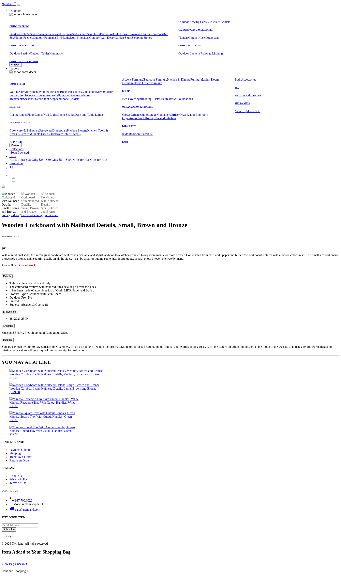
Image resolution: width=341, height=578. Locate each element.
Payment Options (20, 449)
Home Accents (51, 91)
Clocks (77, 91)
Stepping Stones (142, 37)
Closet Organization (134, 114)
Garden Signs (123, 37)
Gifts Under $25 (20, 159)
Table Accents (72, 134)
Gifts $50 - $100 (62, 159)
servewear (51, 215)
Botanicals (66, 91)
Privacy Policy (18, 479)
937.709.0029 (20, 500)
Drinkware (56, 134)
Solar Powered (19, 152)
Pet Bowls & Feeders (248, 95)
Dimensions (10, 311)
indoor (15, 215)
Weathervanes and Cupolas (55, 34)
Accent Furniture (132, 79)
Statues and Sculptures (86, 34)
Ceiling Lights (18, 114)
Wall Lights (50, 114)
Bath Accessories (245, 79)
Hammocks (56, 53)
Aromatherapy (33, 91)
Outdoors (15, 10)
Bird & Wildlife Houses (114, 34)
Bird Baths (63, 37)
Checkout (21, 564)
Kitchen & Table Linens (35, 134)
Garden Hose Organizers (203, 37)
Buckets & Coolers (218, 21)
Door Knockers (79, 37)
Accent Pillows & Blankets (64, 95)
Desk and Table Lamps (89, 114)
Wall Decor (16, 91)
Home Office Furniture (148, 83)
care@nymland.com (24, 509)
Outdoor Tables (39, 53)
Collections (16, 149)
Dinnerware (59, 130)
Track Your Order (20, 457)
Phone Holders (70, 99)
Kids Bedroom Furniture (137, 134)
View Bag (8, 564)
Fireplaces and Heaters (33, 95)
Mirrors (100, 91)
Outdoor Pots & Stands (23, 34)
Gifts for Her (81, 159)
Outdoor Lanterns (189, 53)
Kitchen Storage (77, 130)
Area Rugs (241, 111)
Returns (7, 339)
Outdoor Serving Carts (192, 21)
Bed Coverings (131, 99)
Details (7, 276)
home (5, 215)
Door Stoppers (52, 99)
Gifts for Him (98, 159)
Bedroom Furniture (155, 79)
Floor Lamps (35, 114)
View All (15, 64)
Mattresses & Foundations (176, 99)
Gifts (12, 156)
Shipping (8, 325)
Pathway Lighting (211, 53)
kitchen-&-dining (32, 215)
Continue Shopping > (15, 571)
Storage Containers (159, 114)
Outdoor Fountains (44, 37)
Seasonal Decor (33, 99)
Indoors (14, 68)
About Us (15, 475)
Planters (183, 37)
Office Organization (183, 114)
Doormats (254, 111)
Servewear (45, 130)
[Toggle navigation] (18, 5)
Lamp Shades (66, 114)
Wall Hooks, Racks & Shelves (157, 118)
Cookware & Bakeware (24, 130)
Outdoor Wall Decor (102, 37)
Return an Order (19, 460)
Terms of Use (17, 483)
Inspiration (16, 163)
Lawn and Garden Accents (146, 34)
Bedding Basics (150, 99)
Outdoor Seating (19, 53)
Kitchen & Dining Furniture (184, 79)
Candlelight (89, 91)
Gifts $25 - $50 (41, 159)
